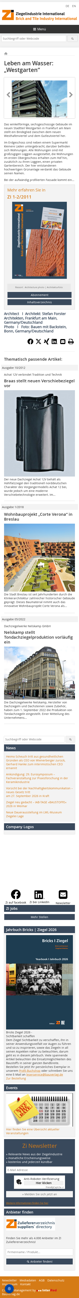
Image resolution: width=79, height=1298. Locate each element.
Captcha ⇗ (55, 1187)
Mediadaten (28, 1280)
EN (74, 6)
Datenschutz (55, 1280)
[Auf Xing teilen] (47, 343)
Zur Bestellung (16, 1078)
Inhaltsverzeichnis (39, 302)
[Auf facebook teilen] (30, 343)
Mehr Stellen (39, 917)
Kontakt (25, 1284)
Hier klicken (44, 1183)
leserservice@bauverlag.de (44, 1074)
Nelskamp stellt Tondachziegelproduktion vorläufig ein (38, 637)
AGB (42, 1280)
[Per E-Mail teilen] (63, 341)
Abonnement (39, 295)
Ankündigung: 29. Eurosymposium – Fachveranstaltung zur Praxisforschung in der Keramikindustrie (37, 778)
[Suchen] (73, 38)
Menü (41, 29)
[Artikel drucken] (71, 341)
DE (67, 6)
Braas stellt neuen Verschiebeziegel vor (39, 383)
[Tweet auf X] (38, 343)
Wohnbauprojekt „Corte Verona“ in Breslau (38, 517)
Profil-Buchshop (30, 1071)
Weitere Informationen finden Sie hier (27, 1203)
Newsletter (9, 1280)
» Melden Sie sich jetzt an (39, 1194)
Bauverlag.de (11, 1294)
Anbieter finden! (41, 1261)
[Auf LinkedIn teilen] (55, 343)
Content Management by (19, 1290)
